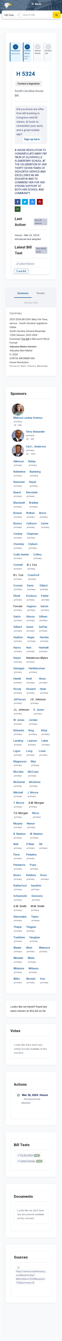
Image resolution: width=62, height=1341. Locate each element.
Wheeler (18, 958)
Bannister (19, 482)
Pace (16, 854)
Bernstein (32, 492)
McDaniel (19, 782)
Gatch (17, 616)
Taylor (35, 916)
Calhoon (31, 523)
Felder (45, 595)
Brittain (30, 513)
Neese (31, 823)
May (33, 761)
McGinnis (35, 782)
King (31, 730)
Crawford (33, 575)
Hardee (44, 637)
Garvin (44, 606)
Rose (43, 875)
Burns (42, 513)
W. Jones (18, 720)
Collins (37, 554)
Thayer (17, 927)
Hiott (29, 678)
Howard (31, 689)
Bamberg (35, 471)
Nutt (15, 844)
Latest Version (26, 264)
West (29, 947)
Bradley (33, 502)
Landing (18, 740)
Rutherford (20, 885)
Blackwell (19, 502)
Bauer (32, 482)
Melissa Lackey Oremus (27, 417)
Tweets (40, 293)
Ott (40, 844)
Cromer (18, 585)
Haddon (18, 637)
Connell (18, 564)
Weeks (17, 947)
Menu (38, 4)
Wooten (31, 978)
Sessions (37, 895)
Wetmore (44, 947)
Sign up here (32, 139)
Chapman (32, 533)
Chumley (18, 544)
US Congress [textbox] (11, 15)
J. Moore (32, 792)
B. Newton (19, 833)
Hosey (17, 689)
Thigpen (31, 927)
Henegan (18, 668)
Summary (22, 293)
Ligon (16, 751)
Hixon (42, 678)
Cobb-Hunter (21, 554)
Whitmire (18, 968)
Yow (42, 978)
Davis (30, 585)
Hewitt (17, 678)
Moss (35, 813)
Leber (44, 740)
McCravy (33, 771)
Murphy (17, 823)
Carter (44, 523)
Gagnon (31, 606)
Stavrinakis (20, 916)
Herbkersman (37, 668)
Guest (29, 626)
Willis (16, 978)
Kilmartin (18, 730)
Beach (17, 492)
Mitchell (18, 792)
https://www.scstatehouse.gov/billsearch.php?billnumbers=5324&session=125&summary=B (30, 1277)
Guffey (43, 626)
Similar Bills (31, 302)
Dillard (43, 585)
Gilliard (17, 626)
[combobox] (11, 15)
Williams (33, 968)
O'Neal (30, 844)
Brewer (17, 513)
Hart (28, 647)
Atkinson (18, 461)
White (31, 958)
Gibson (30, 616)
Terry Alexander (35, 431)
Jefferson (19, 699)
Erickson (31, 595)
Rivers (17, 875)
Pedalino (31, 854)
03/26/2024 (29, 1155)
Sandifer (36, 885)
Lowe (42, 751)
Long (29, 751)
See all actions (38, 221)
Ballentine (19, 471)
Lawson (32, 740)
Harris (17, 647)
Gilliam (43, 616)
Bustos (17, 523)
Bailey (32, 461)
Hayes (17, 657)
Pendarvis (19, 864)
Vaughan (34, 937)
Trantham (19, 937)
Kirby (44, 730)
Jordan (33, 720)
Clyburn (33, 544)
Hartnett (44, 647)
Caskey (17, 533)
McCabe (18, 771)
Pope (33, 864)
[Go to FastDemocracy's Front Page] (5, 5)
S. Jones (38, 709)
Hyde (43, 689)
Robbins (31, 875)
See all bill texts (41, 250)
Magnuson (19, 761)
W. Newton (36, 833)
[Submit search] (57, 15)
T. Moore (18, 802)
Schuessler (20, 895)
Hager (31, 637)
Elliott (16, 595)
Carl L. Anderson (36, 446)
